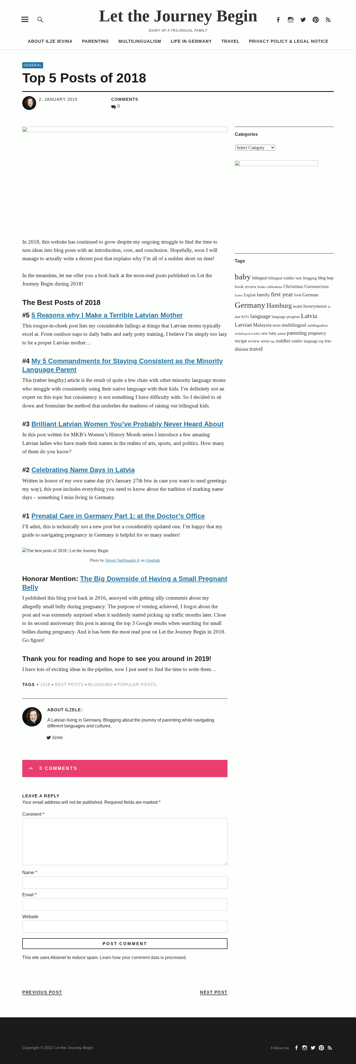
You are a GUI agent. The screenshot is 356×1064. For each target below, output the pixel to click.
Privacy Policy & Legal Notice (288, 41)
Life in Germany (191, 41)
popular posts (136, 684)
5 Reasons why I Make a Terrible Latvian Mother (107, 315)
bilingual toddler (281, 278)
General (33, 65)
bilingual (259, 278)
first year (282, 294)
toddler (283, 341)
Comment (33, 814)
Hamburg (279, 305)
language (260, 316)
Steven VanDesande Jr (122, 560)
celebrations (274, 287)
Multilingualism (139, 41)
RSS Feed (328, 19)
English (250, 295)
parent (282, 334)
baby (243, 276)
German (310, 294)
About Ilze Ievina (50, 41)
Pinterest (315, 19)
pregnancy (317, 333)
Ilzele (73, 709)
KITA (245, 317)
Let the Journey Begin (178, 16)
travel (256, 349)
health (297, 306)
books (262, 287)
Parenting (95, 41)
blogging (100, 684)
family (263, 294)
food (297, 295)
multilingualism (317, 325)
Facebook (278, 19)
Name (29, 872)
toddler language (304, 341)
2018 (45, 684)
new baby (268, 333)
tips (273, 341)
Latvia (309, 315)
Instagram (290, 19)
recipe (241, 341)
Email (29, 894)
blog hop (325, 278)
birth (299, 278)
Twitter (303, 19)
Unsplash (153, 560)
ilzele (57, 737)
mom (277, 325)
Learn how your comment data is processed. (143, 957)
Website (30, 916)
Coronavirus (316, 286)
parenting (297, 333)
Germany (250, 305)
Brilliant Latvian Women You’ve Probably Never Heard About (127, 424)
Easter (239, 295)
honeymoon (315, 306)
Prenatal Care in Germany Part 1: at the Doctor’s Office (118, 516)
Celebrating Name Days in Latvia (83, 470)
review (254, 341)
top (321, 341)
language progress (286, 317)
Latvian (243, 325)
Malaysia (262, 325)
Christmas (293, 286)
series (265, 341)
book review (245, 286)
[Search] (40, 19)
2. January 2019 (58, 99)
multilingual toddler (247, 333)
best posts (69, 684)
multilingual (294, 325)
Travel (230, 41)
